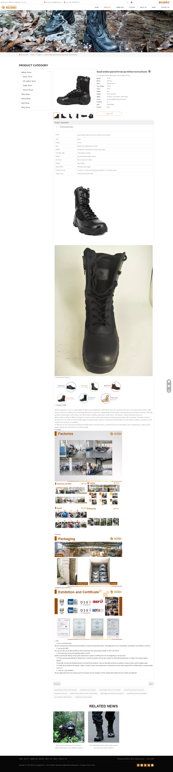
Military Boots (26, 72)
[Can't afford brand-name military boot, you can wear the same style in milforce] (103, 727)
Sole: (98, 104)
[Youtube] (166, 2)
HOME (21, 759)
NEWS (55, 759)
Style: (98, 83)
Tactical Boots (28, 90)
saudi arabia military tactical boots (110, 690)
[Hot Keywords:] (127, 2)
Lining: (99, 99)
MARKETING (34, 759)
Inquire (108, 114)
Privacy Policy (90, 765)
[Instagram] (168, 2)
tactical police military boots (63, 697)
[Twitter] (164, 2)
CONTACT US (62, 759)
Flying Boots (25, 107)
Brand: (99, 81)
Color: (98, 89)
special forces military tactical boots (65, 690)
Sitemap (83, 765)
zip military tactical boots (88, 690)
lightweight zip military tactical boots (112, 693)
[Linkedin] (162, 2)
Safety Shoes (26, 98)
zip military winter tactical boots (137, 693)
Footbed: (99, 102)
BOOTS (26, 759)
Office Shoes (25, 94)
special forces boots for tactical (134, 690)
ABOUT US (48, 759)
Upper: (98, 96)
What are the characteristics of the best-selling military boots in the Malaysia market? (69, 746)
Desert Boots (27, 77)
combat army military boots (83, 697)
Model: (99, 78)
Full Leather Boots (29, 81)
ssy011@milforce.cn (56, 2)
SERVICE (41, 759)
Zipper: (99, 91)
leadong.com (74, 765)
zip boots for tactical (60, 693)
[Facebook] (160, 2)
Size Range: (100, 86)
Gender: (99, 107)
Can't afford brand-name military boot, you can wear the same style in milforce (103, 746)
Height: (99, 94)
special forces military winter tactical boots (83, 693)
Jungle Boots (27, 85)
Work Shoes (25, 103)
